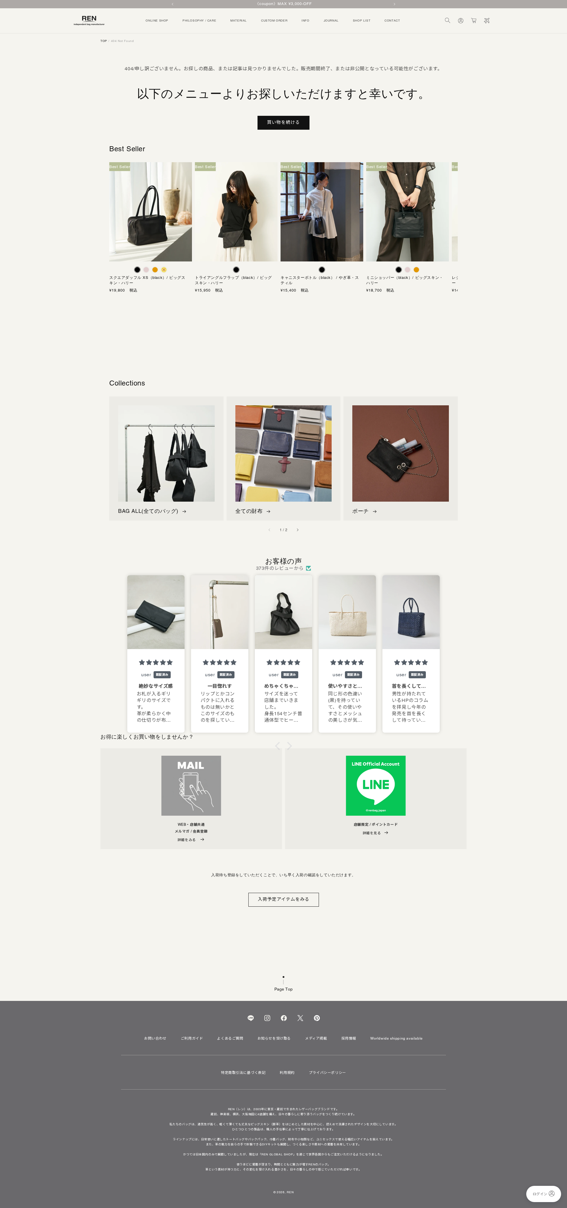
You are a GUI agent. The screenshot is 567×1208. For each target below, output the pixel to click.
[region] (283, 4)
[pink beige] (146, 269)
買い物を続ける (283, 122)
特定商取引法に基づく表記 (243, 1073)
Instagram (267, 1018)
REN (290, 1192)
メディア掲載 (316, 1038)
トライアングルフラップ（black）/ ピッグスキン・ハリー (233, 280)
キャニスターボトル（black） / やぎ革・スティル (320, 280)
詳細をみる (187, 840)
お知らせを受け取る (274, 1038)
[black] (137, 269)
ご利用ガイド (192, 1038)
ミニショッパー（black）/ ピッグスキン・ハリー (404, 280)
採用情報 (348, 1038)
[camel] (155, 269)
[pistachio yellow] (164, 269)
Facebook (284, 1018)
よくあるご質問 (230, 1038)
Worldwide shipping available (396, 1038)
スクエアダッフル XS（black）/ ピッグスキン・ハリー (147, 280)
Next (394, 4)
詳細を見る (372, 833)
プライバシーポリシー (327, 1073)
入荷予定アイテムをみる (283, 899)
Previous (173, 4)
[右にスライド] (297, 529)
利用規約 (287, 1073)
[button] (447, 20)
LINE (250, 1018)
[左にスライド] (269, 529)
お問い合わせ (155, 1038)
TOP (103, 41)
